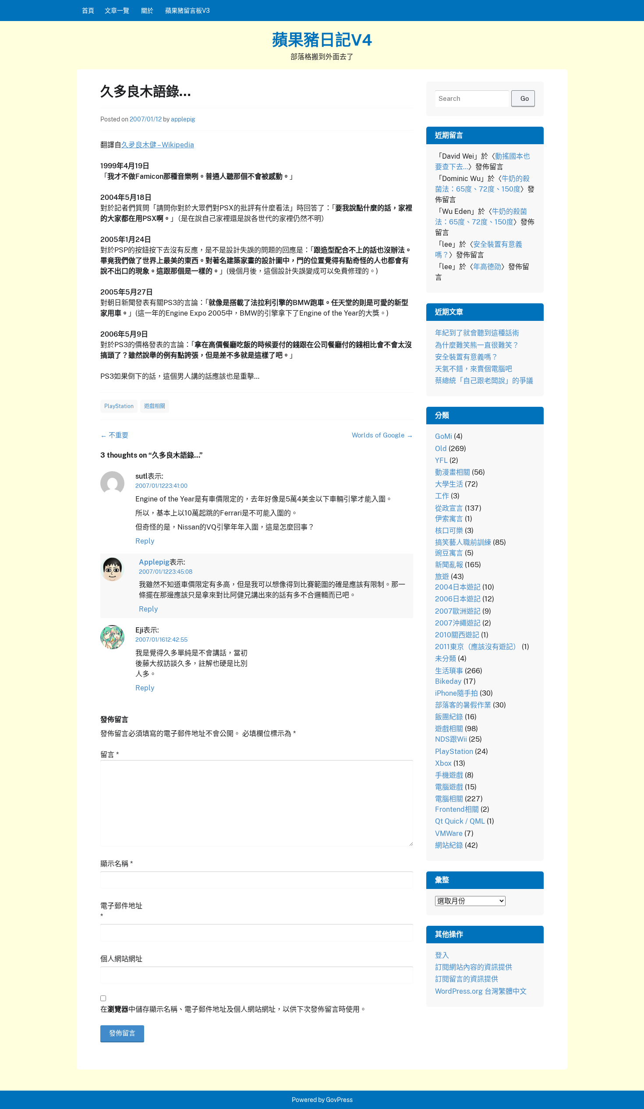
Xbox (443, 763)
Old (441, 448)
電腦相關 (449, 799)
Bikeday (448, 681)
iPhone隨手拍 (456, 693)
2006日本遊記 (458, 599)
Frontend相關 (457, 809)
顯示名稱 (116, 864)
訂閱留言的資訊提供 (466, 979)
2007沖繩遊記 (458, 623)
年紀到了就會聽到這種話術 (477, 333)
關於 (147, 10)
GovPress (339, 1099)
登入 (442, 955)
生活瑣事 (449, 671)
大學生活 (449, 484)
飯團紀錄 (449, 717)
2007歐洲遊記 (458, 611)
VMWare (449, 833)
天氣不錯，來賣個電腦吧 (473, 369)
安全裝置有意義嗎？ (466, 357)
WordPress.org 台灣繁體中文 (481, 991)
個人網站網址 (121, 959)
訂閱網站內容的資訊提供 (473, 967)
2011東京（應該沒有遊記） (477, 647)
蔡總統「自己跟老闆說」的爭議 (484, 381)
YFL (441, 460)
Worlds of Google (382, 435)
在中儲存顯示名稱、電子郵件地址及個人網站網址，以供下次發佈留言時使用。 (233, 1009)
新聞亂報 (449, 565)
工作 (442, 496)
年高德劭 (487, 267)
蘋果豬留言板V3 (187, 10)
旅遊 (442, 576)
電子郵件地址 (121, 911)
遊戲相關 (154, 406)
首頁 (88, 10)
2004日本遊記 (458, 587)
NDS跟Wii (451, 739)
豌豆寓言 (449, 553)
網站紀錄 (449, 845)
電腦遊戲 (449, 787)
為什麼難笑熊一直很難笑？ (477, 345)
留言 (109, 754)
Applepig (154, 562)
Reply (145, 541)
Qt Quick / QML (460, 821)
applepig (183, 119)
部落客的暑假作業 (463, 705)
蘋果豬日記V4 (322, 40)
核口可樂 (449, 530)
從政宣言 (449, 508)
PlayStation (119, 406)
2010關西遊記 (457, 635)
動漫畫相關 (452, 472)
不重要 (114, 435)
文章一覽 (117, 10)
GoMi (443, 436)
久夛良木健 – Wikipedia (157, 145)
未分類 (445, 658)
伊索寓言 (449, 519)
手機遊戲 (449, 775)
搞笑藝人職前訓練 (463, 542)
